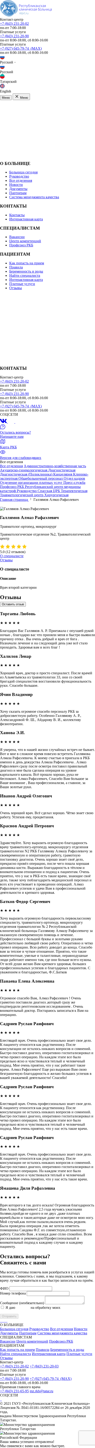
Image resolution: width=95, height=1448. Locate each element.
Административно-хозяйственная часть (55, 466)
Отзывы (15, 288)
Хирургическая (56, 495)
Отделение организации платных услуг (31, 483)
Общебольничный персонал (41, 478)
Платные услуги (22, 284)
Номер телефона (13, 1293)
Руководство (19, 176)
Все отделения (20, 180)
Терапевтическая (74, 491)
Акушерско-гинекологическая (24, 470)
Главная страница (14, 500)
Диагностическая (61, 470)
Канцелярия (63, 474)
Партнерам (18, 193)
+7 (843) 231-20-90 (14, 36)
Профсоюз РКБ (21, 245)
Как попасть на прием (26, 263)
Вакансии (17, 237)
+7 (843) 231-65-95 (14, 1391)
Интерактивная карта (26, 219)
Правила (16, 267)
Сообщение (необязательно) (22, 1303)
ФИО (4, 1288)
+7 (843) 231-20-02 (14, 24)
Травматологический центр (22, 495)
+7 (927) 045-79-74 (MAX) (21, 48)
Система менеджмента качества (34, 197)
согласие (23, 1308)
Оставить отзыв (13, 604)
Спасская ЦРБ (49, 491)
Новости (16, 185)
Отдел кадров (74, 478)
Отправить (9, 1316)
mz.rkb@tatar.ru (41, 1391)
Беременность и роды (26, 271)
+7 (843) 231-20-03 (44, 1366)
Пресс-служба (74, 483)
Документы (18, 189)
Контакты (17, 215)
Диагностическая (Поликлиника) (26, 474)
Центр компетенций (25, 241)
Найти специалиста (24, 275)
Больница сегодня (23, 172)
